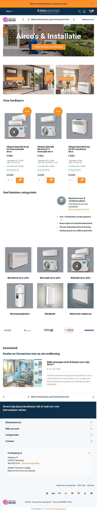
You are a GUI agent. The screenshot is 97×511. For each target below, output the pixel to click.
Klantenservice (88, 19)
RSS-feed (81, 485)
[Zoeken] (79, 11)
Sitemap (90, 485)
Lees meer (52, 384)
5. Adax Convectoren (89, 330)
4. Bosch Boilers (69, 330)
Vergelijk (10, 175)
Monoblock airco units (18, 278)
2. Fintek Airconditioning (28, 330)
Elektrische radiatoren (80, 314)
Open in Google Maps (31, 463)
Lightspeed (46, 502)
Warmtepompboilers (20, 314)
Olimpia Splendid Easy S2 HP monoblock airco (79, 149)
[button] (7, 91)
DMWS (63, 502)
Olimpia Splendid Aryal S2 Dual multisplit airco (18, 149)
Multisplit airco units (80, 278)
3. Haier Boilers (48, 330)
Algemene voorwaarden (66, 485)
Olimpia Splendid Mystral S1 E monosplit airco (45, 149)
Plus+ (70, 502)
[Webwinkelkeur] (9, 19)
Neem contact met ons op (79, 209)
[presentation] (24, 19)
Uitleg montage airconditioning (48, 47)
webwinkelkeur (60, 509)
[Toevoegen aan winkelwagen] (20, 180)
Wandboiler (50, 314)
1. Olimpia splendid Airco (7, 330)
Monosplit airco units (50, 278)
